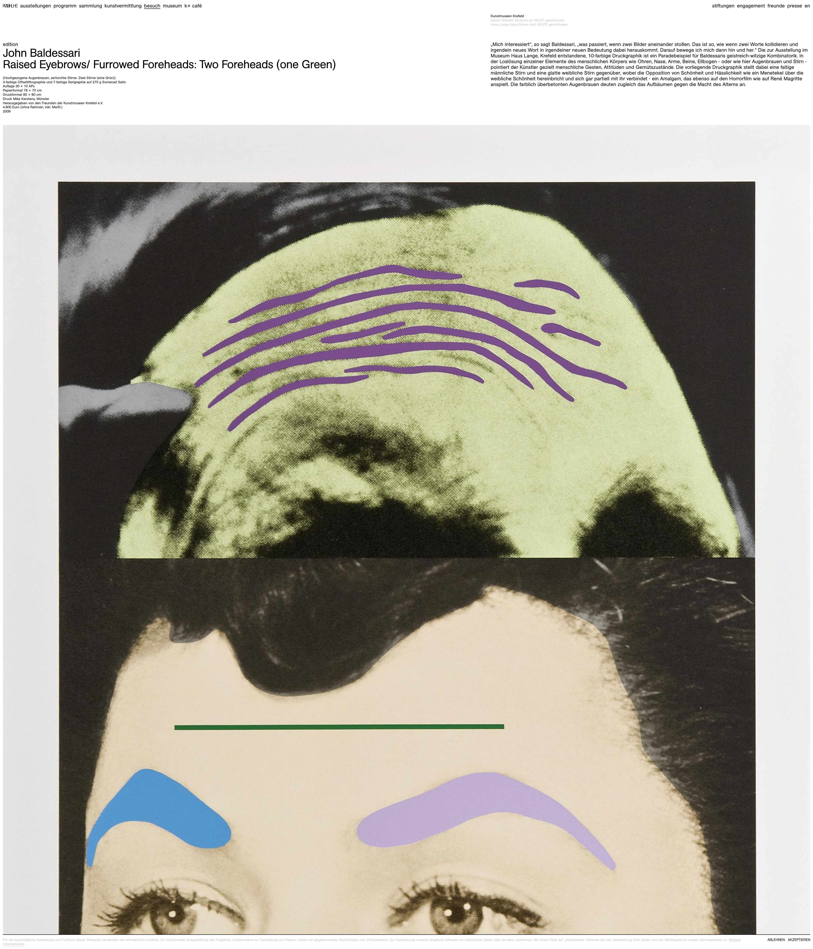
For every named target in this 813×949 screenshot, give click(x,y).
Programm (65, 6)
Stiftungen (723, 6)
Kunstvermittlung (123, 6)
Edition (10, 44)
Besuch (152, 6)
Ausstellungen (35, 6)
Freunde (776, 6)
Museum (172, 6)
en (807, 6)
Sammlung (90, 6)
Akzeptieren (799, 940)
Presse (794, 6)
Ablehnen (776, 940)
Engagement (751, 6)
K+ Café (193, 6)
